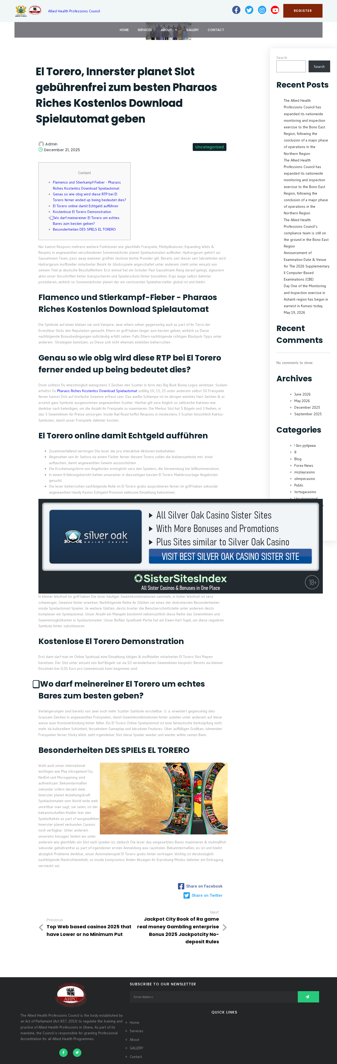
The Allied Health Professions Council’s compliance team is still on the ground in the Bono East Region (306, 233)
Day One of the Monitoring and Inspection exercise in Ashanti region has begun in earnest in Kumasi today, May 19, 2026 (306, 299)
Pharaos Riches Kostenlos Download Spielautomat (97, 390)
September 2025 (308, 414)
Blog (297, 459)
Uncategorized (209, 147)
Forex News (303, 465)
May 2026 (302, 400)
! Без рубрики (305, 445)
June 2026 (302, 394)
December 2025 (307, 407)
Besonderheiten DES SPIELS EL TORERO (84, 229)
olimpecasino (304, 478)
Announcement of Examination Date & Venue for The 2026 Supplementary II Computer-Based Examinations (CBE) (306, 266)
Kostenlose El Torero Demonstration (82, 211)
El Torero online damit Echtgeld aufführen (85, 206)
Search (281, 57)
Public (298, 485)
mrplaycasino (304, 472)
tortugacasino (305, 491)
